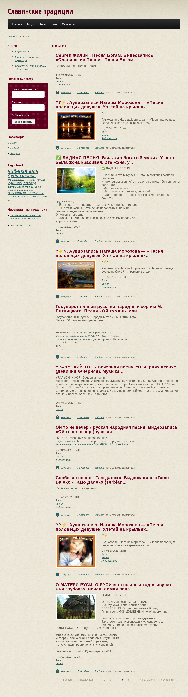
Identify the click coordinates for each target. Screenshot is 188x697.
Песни (42, 24)
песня (38, 186)
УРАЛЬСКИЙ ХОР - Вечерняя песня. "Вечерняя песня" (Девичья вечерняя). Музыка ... (116, 369)
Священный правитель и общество (30, 67)
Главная (17, 24)
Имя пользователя (25, 89)
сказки (12, 190)
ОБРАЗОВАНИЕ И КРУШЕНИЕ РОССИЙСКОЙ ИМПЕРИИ (26, 194)
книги (30, 179)
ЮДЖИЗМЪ (15, 183)
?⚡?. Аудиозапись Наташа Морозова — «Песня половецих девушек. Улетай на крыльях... (109, 253)
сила (20, 190)
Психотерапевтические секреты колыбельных (25, 216)
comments (66, 92)
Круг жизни (22, 51)
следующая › (147, 679)
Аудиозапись (22, 175)
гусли (41, 180)
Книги (54, 24)
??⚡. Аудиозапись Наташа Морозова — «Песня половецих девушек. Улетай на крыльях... (109, 104)
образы (28, 190)
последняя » (167, 679)
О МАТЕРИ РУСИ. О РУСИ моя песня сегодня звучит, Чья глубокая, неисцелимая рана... (114, 586)
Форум (30, 24)
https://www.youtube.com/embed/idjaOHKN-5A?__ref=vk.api (92, 444)
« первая (66, 679)
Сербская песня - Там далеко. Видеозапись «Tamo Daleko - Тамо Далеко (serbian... (112, 480)
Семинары (68, 24)
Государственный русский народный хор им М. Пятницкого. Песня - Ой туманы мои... (109, 308)
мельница (16, 179)
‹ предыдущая (85, 679)
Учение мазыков (20, 225)
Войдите (99, 92)
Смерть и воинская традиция (27, 58)
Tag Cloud (13, 148)
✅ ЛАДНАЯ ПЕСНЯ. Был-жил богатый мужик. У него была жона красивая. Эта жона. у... (115, 160)
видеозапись (23, 170)
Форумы (15, 153)
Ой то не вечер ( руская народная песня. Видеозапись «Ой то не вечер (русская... (117, 429)
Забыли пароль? (21, 115)
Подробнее (83, 92)
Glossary (12, 142)
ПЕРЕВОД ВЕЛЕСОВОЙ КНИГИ (22, 184)
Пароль (18, 102)
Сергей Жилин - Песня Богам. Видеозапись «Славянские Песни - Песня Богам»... (104, 57)
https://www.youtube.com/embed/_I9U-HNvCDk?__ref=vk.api (88, 336)
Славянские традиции (40, 11)
